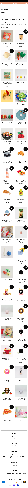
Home (2, 7)
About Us (14, 445)
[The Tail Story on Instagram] (11, 465)
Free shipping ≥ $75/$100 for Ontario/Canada (14, 0)
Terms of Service (14, 439)
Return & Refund (14, 443)
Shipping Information (14, 436)
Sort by (3, 12)
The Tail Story (15, 3)
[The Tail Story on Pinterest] (17, 465)
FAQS (14, 438)
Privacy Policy (14, 441)
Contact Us (14, 447)
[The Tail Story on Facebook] (14, 465)
